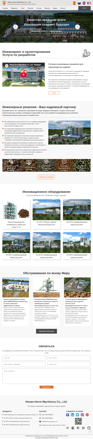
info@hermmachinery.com (49, 421)
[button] (15, 26)
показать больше (46, 331)
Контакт (62, 8)
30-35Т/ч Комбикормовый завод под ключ (17, 424)
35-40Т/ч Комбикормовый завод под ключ (17, 421)
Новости (47, 8)
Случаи (38, 8)
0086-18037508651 (47, 414)
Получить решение (46, 177)
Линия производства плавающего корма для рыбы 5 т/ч (21, 414)
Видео (55, 8)
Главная (5, 8)
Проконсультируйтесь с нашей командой (46, 31)
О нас (22, 8)
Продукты (14, 8)
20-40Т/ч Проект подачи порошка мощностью (18, 418)
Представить (46, 387)
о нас (54, 93)
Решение (30, 8)
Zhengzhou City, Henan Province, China (53, 425)
